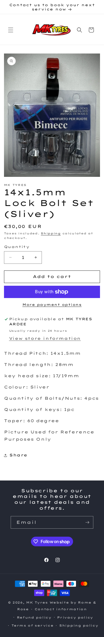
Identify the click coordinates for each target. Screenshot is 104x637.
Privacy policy (75, 617)
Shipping (51, 233)
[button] (11, 30)
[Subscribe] (87, 522)
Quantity (16, 247)
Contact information (61, 609)
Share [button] (18, 455)
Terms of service (32, 625)
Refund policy (34, 617)
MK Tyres (37, 602)
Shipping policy (78, 625)
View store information (45, 338)
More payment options (52, 305)
